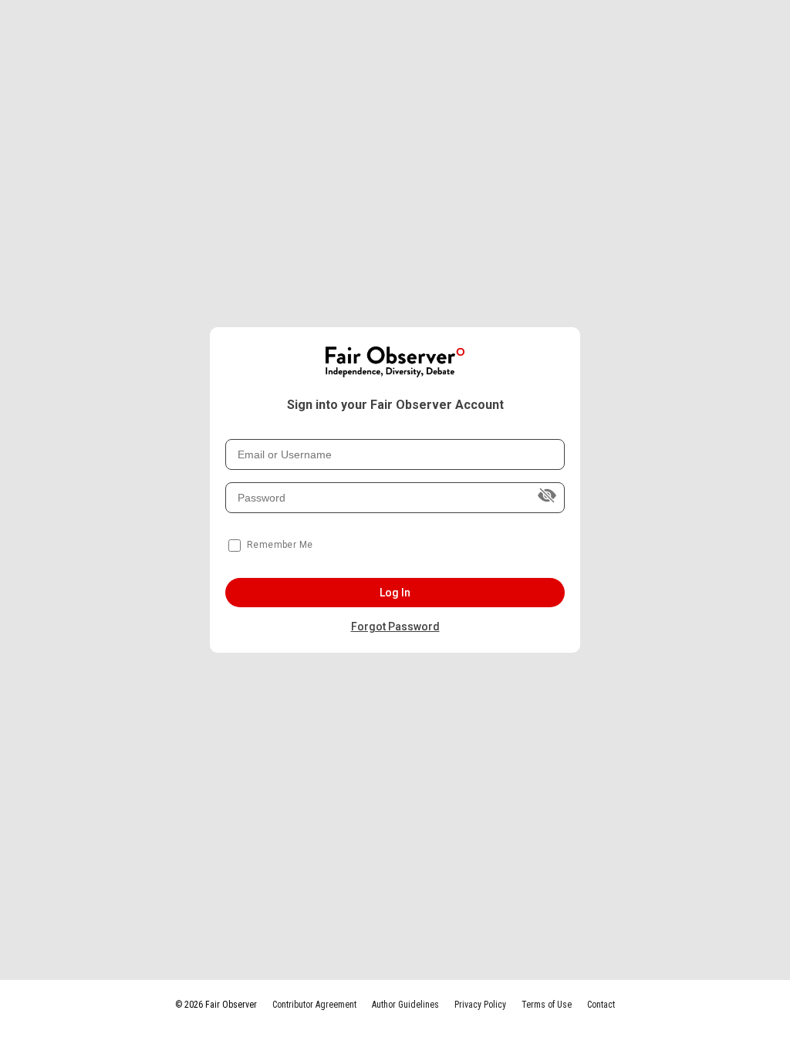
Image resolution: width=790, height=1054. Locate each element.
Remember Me (279, 544)
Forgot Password (395, 626)
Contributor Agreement (314, 1004)
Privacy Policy (480, 1004)
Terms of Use (547, 1004)
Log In (395, 592)
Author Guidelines (405, 1004)
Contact (601, 1004)
